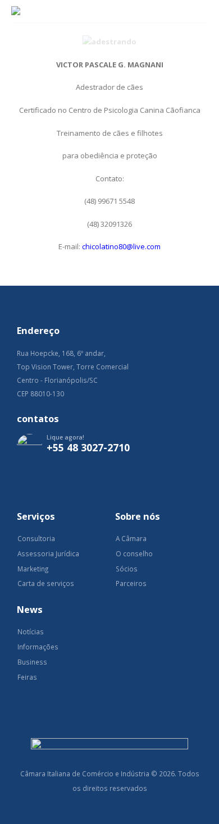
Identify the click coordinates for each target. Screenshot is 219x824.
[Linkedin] (63, 480)
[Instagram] (31, 480)
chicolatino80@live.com (121, 246)
